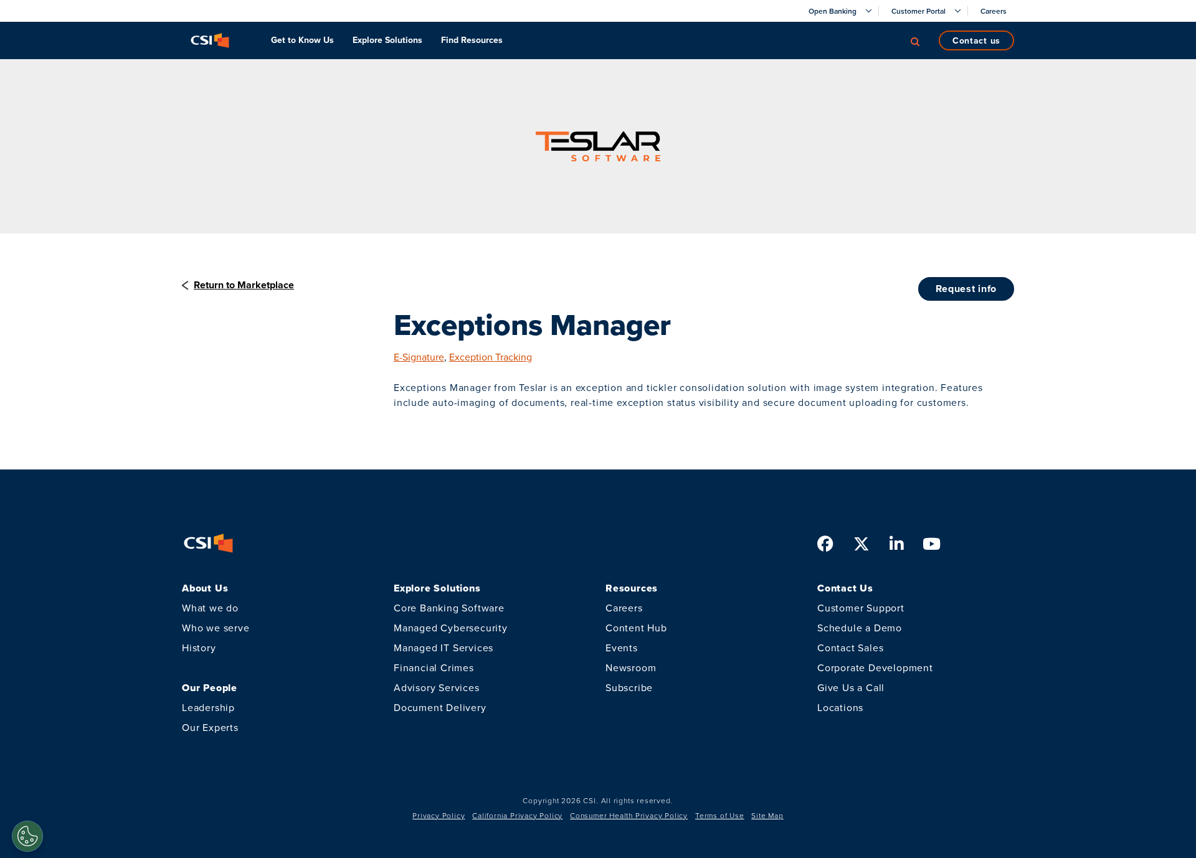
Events (621, 647)
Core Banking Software (449, 608)
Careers (624, 608)
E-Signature (419, 357)
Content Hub (636, 627)
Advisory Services (437, 687)
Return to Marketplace (244, 285)
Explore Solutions (387, 40)
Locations (840, 707)
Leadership (208, 707)
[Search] (915, 40)
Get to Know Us (302, 40)
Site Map (767, 815)
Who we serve (216, 627)
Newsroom (630, 667)
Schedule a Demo (859, 627)
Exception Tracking (490, 357)
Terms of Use (719, 815)
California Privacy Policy (517, 815)
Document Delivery (440, 707)
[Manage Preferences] (27, 836)
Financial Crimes (434, 667)
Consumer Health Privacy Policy (629, 815)
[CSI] (210, 40)
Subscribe (629, 687)
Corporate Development (875, 667)
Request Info (966, 288)
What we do (210, 608)
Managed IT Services (443, 647)
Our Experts (210, 727)
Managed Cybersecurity (451, 627)
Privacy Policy (438, 815)
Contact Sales (850, 647)
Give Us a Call (851, 687)
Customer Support (860, 608)
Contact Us (976, 40)
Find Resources (472, 40)
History (199, 647)
